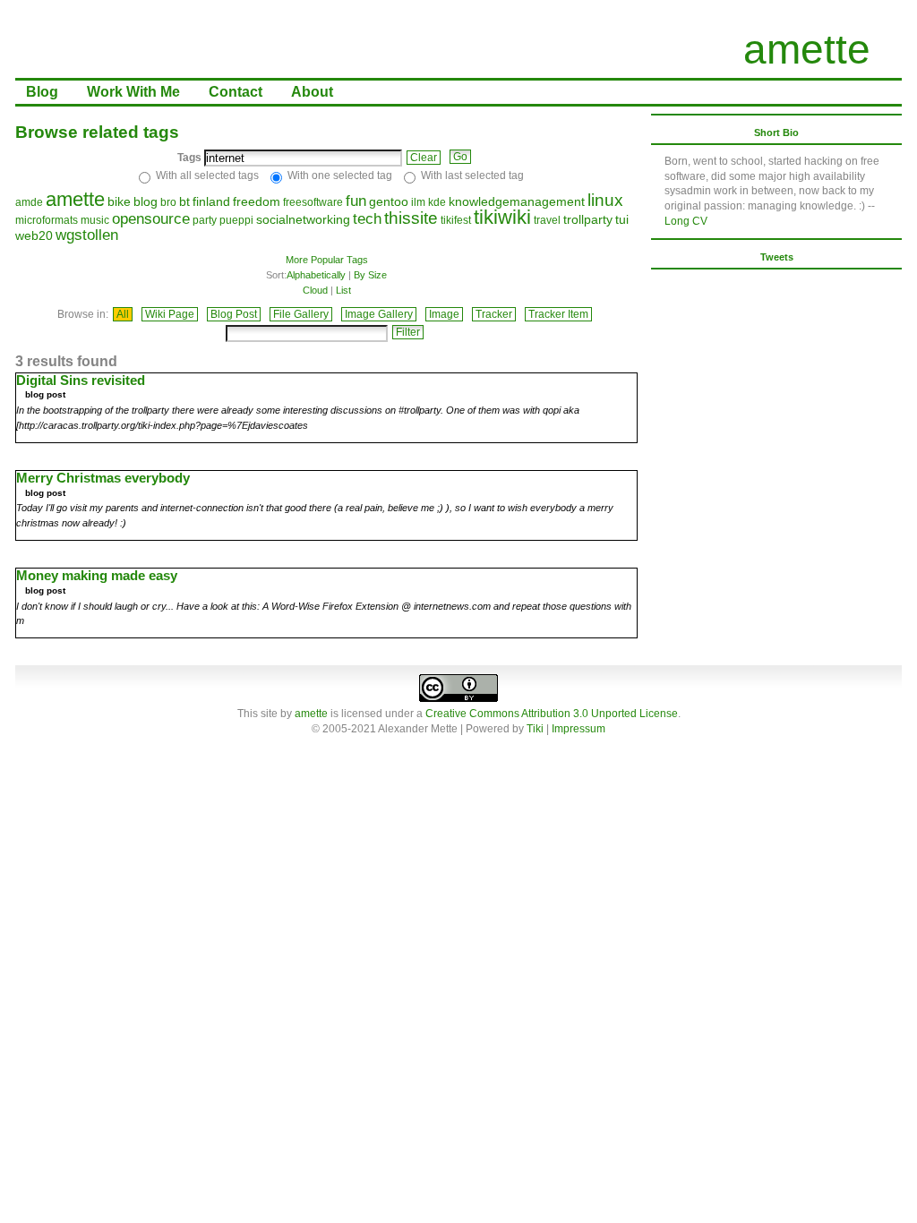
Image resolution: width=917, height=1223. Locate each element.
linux (605, 200)
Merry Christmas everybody (103, 477)
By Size (370, 274)
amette (806, 49)
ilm (418, 202)
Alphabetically (316, 274)
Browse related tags (97, 132)
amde (29, 202)
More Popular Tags (327, 259)
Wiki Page (169, 314)
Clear (423, 157)
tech (367, 218)
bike (119, 201)
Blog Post (233, 314)
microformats (46, 220)
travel (547, 220)
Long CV (685, 221)
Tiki (535, 729)
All (122, 314)
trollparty (588, 219)
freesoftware (313, 202)
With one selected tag (339, 175)
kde (437, 202)
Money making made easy (96, 575)
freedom (256, 201)
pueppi (236, 220)
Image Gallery (379, 314)
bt (184, 201)
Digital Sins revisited (80, 380)
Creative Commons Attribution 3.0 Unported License (551, 713)
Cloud (315, 290)
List (343, 290)
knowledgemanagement (517, 201)
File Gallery (301, 314)
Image (444, 314)
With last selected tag (472, 175)
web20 (34, 235)
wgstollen (87, 235)
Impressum (578, 729)
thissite (411, 218)
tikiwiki (502, 217)
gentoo (388, 201)
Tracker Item (558, 314)
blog (145, 201)
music (95, 220)
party (205, 220)
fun (356, 201)
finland (211, 201)
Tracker (494, 314)
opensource (151, 218)
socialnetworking (303, 219)
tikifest (456, 220)
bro (168, 202)
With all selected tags (207, 175)
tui (622, 219)
